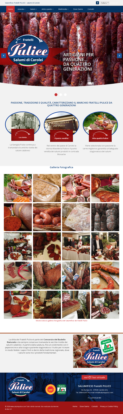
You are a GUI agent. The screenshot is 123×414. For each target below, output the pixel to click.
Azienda (21, 9)
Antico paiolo (47, 9)
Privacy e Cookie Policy (109, 406)
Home (10, 9)
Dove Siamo (78, 9)
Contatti (91, 9)
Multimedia (62, 9)
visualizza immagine (15, 188)
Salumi (33, 9)
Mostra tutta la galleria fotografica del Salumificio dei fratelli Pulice (61, 320)
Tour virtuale (94, 377)
